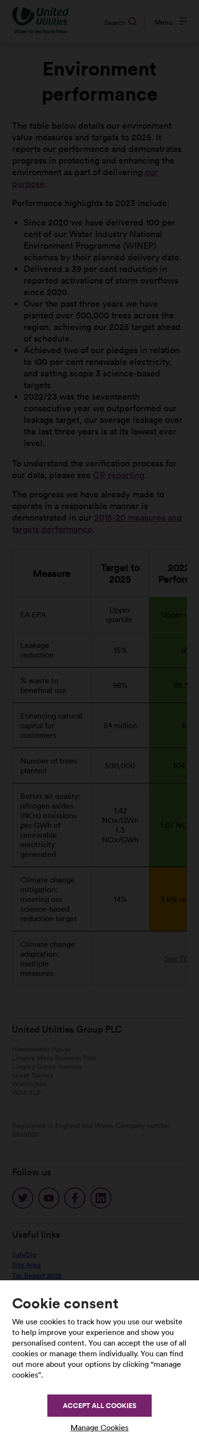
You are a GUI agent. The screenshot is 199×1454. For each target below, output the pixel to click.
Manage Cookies (99, 1427)
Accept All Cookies (99, 1405)
